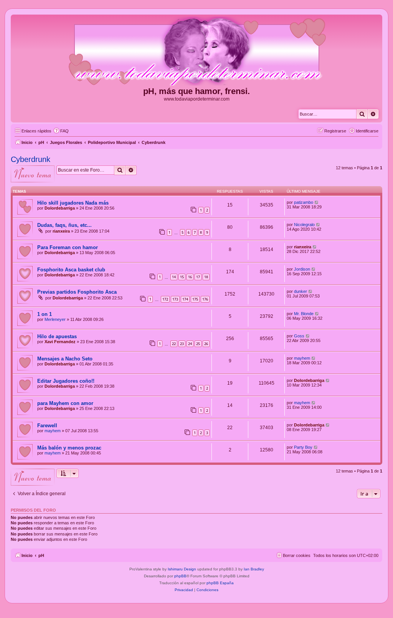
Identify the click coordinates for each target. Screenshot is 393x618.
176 (205, 299)
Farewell (47, 425)
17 (198, 276)
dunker (300, 291)
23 (182, 343)
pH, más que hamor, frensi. (196, 91)
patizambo (303, 202)
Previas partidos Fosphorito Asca (77, 292)
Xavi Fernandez (60, 341)
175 (195, 299)
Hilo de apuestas (57, 336)
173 (175, 299)
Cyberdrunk (30, 159)
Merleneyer (55, 319)
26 (206, 343)
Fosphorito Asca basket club (71, 270)
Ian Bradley (254, 569)
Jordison (302, 269)
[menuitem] (61, 130)
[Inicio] (196, 51)
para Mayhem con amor (65, 403)
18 (206, 276)
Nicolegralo (304, 224)
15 (182, 276)
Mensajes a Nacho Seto (64, 359)
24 (190, 343)
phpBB (180, 576)
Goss (299, 336)
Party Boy (303, 447)
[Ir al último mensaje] (316, 202)
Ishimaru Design (182, 569)
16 (190, 276)
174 (185, 299)
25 (198, 343)
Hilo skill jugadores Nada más (73, 203)
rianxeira (61, 231)
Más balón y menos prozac (69, 448)
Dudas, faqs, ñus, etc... (64, 225)
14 (174, 276)
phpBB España (220, 583)
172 (165, 299)
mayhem (302, 358)
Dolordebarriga (60, 208)
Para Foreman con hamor (67, 247)
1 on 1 (44, 314)
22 (174, 343)
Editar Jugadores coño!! (65, 381)
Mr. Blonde (304, 313)
